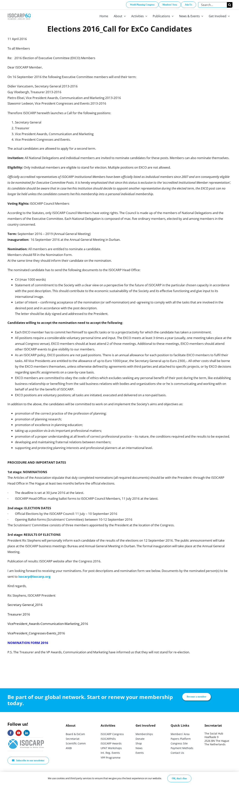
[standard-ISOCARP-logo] (26, 739)
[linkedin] (27, 733)
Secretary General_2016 (25, 605)
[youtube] (18, 733)
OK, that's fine (179, 778)
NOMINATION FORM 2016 (27, 643)
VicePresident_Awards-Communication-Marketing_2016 (47, 623)
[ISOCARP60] (19, 13)
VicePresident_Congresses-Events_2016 (36, 633)
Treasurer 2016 (18, 614)
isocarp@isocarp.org (34, 576)
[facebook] (10, 733)
